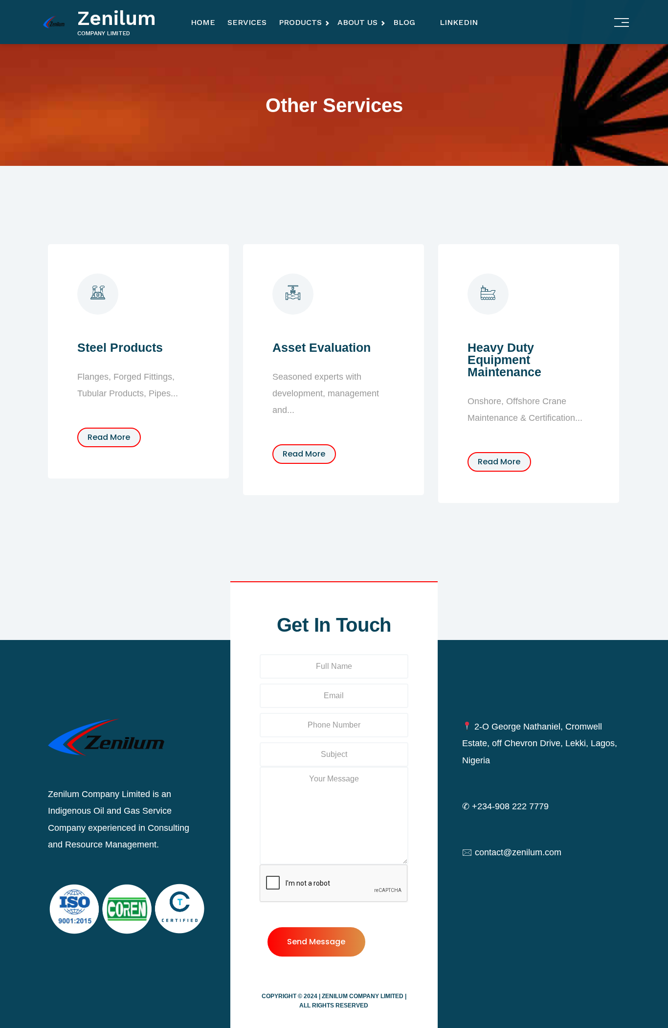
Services (247, 22)
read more (109, 437)
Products (300, 22)
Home (203, 22)
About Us (357, 22)
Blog (404, 22)
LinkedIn (459, 22)
